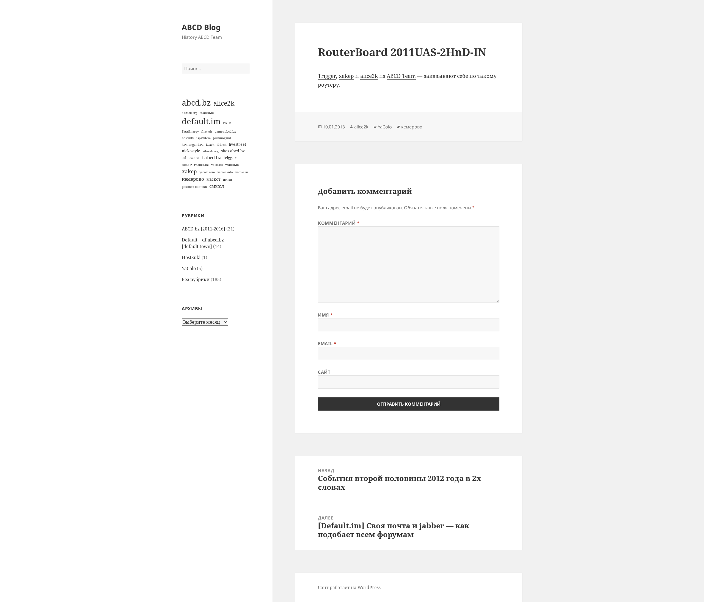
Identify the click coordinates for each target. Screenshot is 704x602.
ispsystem (203, 138)
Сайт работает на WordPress (349, 587)
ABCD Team (401, 75)
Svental (194, 158)
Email (327, 343)
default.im (201, 121)
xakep (189, 171)
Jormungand (222, 138)
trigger (230, 157)
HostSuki (191, 257)
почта (227, 180)
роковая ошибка (194, 187)
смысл (216, 186)
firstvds (206, 131)
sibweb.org (211, 151)
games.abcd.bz (225, 131)
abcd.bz (196, 102)
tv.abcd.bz (201, 165)
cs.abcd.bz (207, 113)
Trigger (327, 75)
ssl (184, 157)
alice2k (223, 103)
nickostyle (191, 150)
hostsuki (188, 138)
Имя (325, 315)
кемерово (193, 179)
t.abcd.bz (211, 157)
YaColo (189, 268)
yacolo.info (225, 172)
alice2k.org (189, 113)
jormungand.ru (193, 145)
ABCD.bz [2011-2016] (203, 229)
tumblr (187, 165)
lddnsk (221, 145)
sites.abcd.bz (233, 150)
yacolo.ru (241, 172)
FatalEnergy (190, 131)
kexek (210, 145)
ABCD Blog (201, 27)
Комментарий (338, 223)
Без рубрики (196, 279)
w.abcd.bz (232, 165)
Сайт (324, 372)
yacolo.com (207, 172)
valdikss (217, 165)
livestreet (237, 144)
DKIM (227, 123)
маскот (214, 179)
